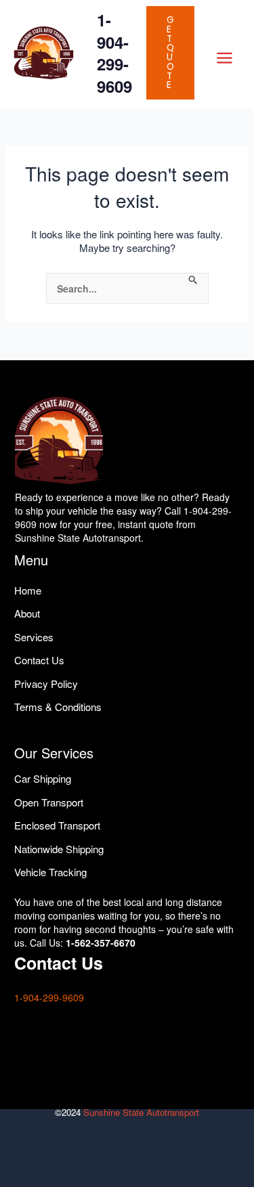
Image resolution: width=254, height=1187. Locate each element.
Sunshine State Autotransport (141, 1112)
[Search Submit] (193, 280)
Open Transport (48, 802)
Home (27, 590)
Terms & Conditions (58, 706)
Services (34, 637)
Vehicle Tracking (50, 872)
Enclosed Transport (57, 825)
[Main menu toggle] (224, 57)
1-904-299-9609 (114, 53)
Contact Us (39, 660)
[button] (170, 53)
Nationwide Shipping (59, 849)
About (27, 613)
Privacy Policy (46, 683)
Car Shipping (42, 778)
